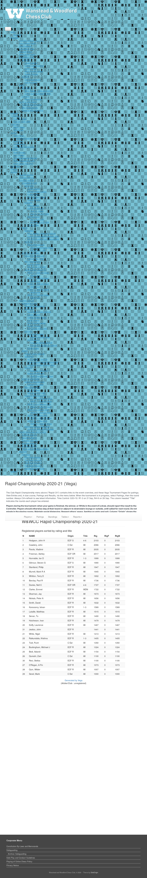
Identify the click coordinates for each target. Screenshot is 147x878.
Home (13, 32)
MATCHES (26, 60)
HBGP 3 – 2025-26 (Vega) (38, 283)
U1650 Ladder (33, 225)
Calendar (14, 113)
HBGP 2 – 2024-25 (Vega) (41, 407)
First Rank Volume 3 (33, 463)
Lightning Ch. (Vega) (35, 258)
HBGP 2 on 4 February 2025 (39, 404)
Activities (14, 37)
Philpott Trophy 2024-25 (34, 353)
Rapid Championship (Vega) (41, 247)
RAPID (22, 85)
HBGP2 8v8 (35, 281)
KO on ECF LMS (37, 219)
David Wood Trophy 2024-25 (39, 311)
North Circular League (34, 71)
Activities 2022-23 (29, 437)
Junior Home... (19, 135)
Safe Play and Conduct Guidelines (20, 857)
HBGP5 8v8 (18, 130)
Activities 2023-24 (29, 435)
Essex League (31, 68)
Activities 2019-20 (29, 446)
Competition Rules (26, 48)
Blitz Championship (30, 107)
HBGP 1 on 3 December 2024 (39, 398)
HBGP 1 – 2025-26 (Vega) (38, 272)
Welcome (17, 35)
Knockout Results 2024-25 (41, 342)
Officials (14, 169)
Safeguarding (11, 850)
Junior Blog (18, 141)
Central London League (34, 65)
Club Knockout (31, 82)
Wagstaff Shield (25, 51)
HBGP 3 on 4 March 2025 (38, 409)
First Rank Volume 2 (33, 460)
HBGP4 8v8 (35, 292)
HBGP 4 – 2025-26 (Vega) (38, 289)
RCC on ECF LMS (38, 250)
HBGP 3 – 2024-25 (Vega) (41, 412)
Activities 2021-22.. (30, 440)
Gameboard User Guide (34, 468)
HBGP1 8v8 (35, 275)
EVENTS (25, 76)
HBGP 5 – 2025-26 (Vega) (38, 295)
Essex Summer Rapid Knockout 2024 (43, 362)
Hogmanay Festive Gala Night (37, 426)
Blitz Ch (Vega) (33, 264)
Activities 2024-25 (26, 300)
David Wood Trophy (27, 54)
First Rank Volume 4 (33, 465)
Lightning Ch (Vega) (35, 384)
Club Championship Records (25, 158)
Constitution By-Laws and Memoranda (22, 846)
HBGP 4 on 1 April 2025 (37, 415)
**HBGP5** (15, 124)
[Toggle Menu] (8, 29)
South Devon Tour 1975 (23, 163)
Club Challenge (25, 46)
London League (31, 63)
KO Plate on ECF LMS (39, 222)
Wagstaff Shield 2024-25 (35, 306)
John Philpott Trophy (27, 43)
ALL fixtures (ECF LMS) (37, 328)
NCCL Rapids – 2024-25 (37, 359)
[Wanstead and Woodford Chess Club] (41, 13)
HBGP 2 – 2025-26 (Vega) (38, 278)
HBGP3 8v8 (35, 286)
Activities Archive (26, 177)
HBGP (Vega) (19, 127)
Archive (14, 172)
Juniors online (19, 144)
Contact (14, 471)
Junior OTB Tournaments (23, 146)
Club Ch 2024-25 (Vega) (40, 337)
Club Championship (33, 79)
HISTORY (23, 451)
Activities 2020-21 (29, 443)
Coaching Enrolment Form (27, 138)
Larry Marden (18, 155)
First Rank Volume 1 (33, 457)
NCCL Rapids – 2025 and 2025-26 (41, 233)
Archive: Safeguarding (17, 853)
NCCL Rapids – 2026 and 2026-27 (39, 91)
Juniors (14, 132)
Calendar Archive (26, 174)
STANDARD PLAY (26, 57)
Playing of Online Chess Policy (19, 861)
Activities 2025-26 (26, 180)
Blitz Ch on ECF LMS (36, 393)
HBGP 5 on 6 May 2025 (37, 421)
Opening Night (33, 205)
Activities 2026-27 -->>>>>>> (31, 40)
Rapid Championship (33, 99)
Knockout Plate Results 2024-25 (43, 345)
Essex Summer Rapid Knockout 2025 (43, 236)
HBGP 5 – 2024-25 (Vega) (41, 423)
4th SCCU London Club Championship (43, 239)
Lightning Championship (32, 104)
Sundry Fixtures (31, 74)
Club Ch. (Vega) (20, 118)
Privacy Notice (12, 865)
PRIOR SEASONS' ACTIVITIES (32, 432)
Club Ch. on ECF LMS (39, 214)
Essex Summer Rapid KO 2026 (38, 93)
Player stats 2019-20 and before (35, 449)
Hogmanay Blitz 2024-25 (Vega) (40, 429)
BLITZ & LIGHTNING (28, 102)
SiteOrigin (94, 872)
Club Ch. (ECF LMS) (22, 121)
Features (14, 149)
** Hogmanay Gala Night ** (38, 370)
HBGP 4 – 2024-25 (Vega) (41, 418)
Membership (16, 166)
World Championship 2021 (24, 160)
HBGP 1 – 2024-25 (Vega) (41, 401)
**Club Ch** (15, 116)
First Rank (26, 454)
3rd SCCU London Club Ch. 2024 (41, 365)
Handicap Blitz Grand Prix (32, 110)
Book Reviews (19, 152)
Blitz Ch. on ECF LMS (36, 267)
